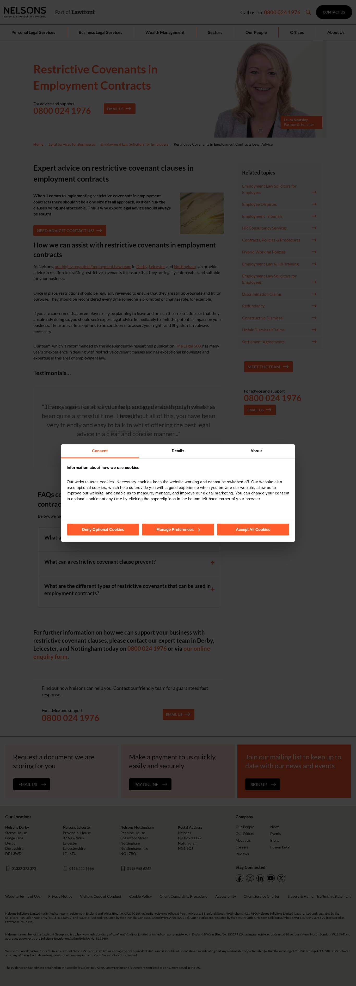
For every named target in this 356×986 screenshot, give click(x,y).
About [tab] (256, 451)
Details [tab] (178, 451)
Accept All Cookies (253, 529)
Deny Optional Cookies (103, 529)
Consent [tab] (100, 451)
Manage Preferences (175, 529)
